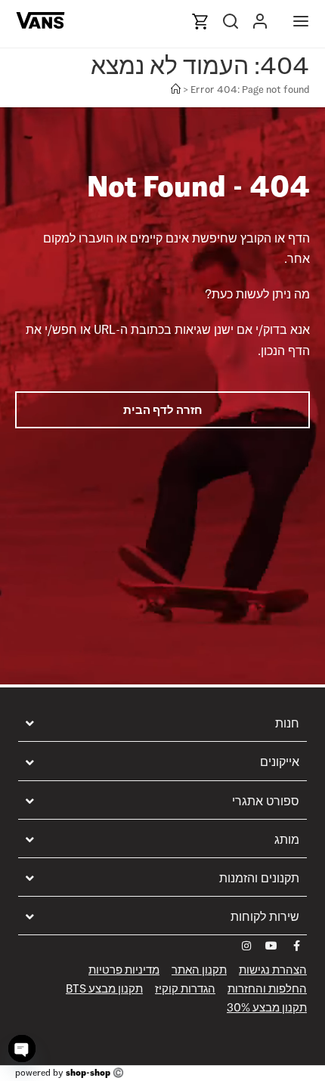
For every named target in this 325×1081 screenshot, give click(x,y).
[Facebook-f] (296, 945)
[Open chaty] (22, 1048)
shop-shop (88, 1072)
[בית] (176, 89)
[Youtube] (271, 945)
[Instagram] (246, 945)
